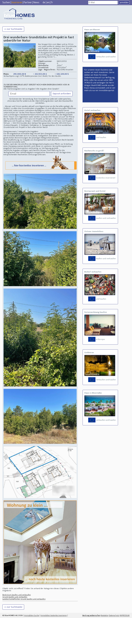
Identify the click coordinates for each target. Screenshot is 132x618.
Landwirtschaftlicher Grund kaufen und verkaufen (24, 599)
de (44, 2)
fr (52, 2)
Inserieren (17, 2)
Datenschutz (114, 615)
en (48, 2)
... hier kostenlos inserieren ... (29, 165)
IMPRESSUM (125, 615)
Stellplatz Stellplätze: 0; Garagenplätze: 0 (39, 125)
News (36, 2)
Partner (28, 2)
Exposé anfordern (62, 94)
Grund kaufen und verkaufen (14, 597)
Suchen (6, 2)
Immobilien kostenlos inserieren (54, 615)
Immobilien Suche (31, 615)
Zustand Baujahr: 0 (12, 125)
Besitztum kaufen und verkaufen (16, 595)
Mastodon (104, 615)
